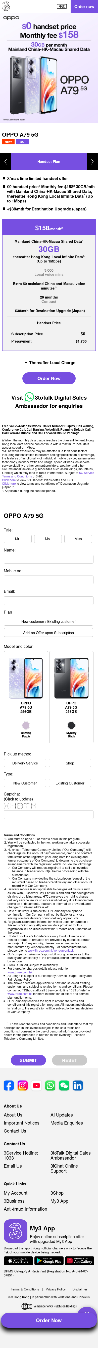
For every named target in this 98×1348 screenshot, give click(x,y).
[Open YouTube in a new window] (36, 1086)
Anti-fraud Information (25, 1208)
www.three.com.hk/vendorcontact (50, 950)
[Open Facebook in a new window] (9, 1086)
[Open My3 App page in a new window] (15, 1231)
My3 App (59, 1200)
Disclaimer (79, 1289)
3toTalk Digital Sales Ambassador (71, 1155)
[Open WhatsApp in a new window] (50, 1086)
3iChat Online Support (64, 1168)
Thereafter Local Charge (52, 362)
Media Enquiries (67, 1122)
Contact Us (15, 1130)
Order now (84, 6)
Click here (9, 480)
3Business (14, 1200)
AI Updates (62, 1114)
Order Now (49, 378)
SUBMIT (28, 1060)
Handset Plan (48, 161)
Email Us (13, 1165)
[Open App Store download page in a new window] (18, 1261)
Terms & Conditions (25, 1289)
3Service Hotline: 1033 (21, 1155)
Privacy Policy (56, 1289)
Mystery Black (71, 734)
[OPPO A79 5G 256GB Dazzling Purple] (26, 653)
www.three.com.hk (20, 972)
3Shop (57, 1192)
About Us (13, 1114)
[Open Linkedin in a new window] (78, 1086)
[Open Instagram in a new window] (23, 1086)
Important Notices (21, 1122)
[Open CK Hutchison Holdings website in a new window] (49, 1306)
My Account (15, 1192)
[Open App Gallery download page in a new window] (79, 1261)
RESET (69, 1060)
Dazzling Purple (26, 734)
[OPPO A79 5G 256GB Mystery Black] (71, 653)
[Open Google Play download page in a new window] (49, 1261)
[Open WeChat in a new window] (64, 1086)
